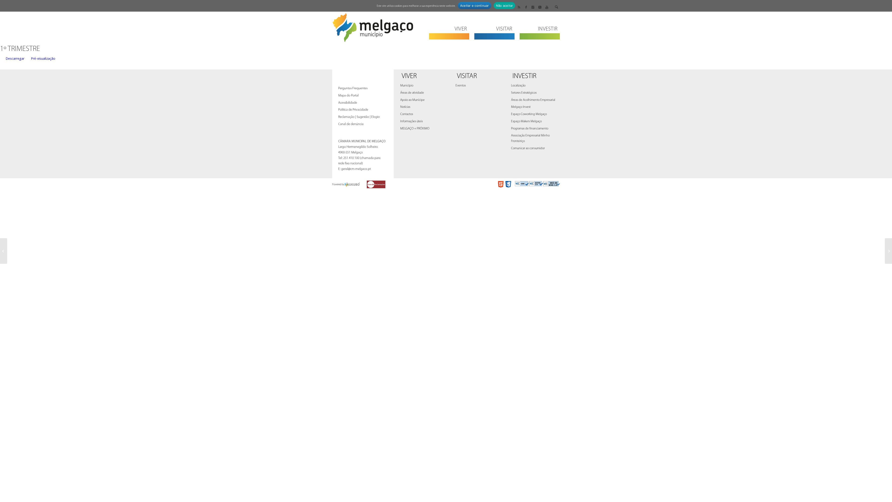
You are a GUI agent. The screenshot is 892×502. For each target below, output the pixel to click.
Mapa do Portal (348, 95)
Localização (518, 85)
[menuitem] (449, 26)
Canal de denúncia (351, 124)
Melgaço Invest (521, 107)
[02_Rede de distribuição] (3, 251)
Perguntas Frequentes (352, 88)
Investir (524, 76)
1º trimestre (20, 49)
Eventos (461, 85)
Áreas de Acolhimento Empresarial (533, 100)
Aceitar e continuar (474, 5)
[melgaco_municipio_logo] (372, 26)
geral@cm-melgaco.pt (356, 169)
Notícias (405, 107)
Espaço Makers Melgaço (526, 121)
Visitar (467, 76)
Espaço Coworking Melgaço (529, 114)
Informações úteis (411, 121)
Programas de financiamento (529, 128)
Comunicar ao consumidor (528, 148)
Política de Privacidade (353, 110)
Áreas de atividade (412, 93)
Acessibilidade (347, 103)
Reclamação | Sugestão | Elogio (359, 117)
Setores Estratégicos (524, 93)
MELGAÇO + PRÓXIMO (414, 128)
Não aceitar (504, 5)
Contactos (406, 114)
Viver (409, 76)
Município (406, 85)
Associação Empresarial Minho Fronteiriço (530, 138)
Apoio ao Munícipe (412, 100)
